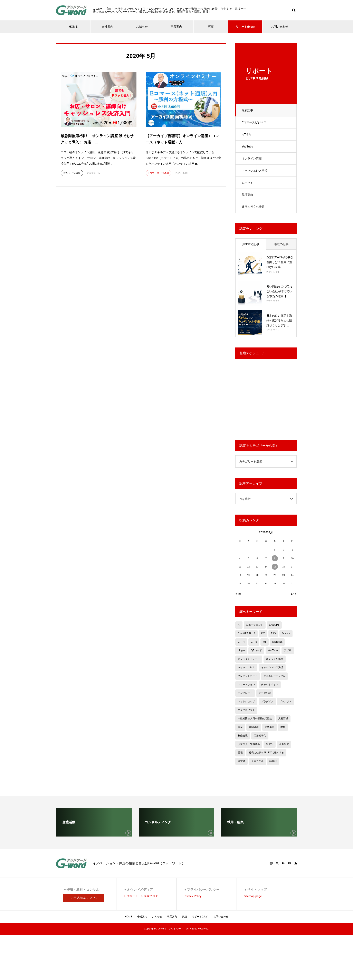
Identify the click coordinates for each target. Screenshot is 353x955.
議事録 (273, 761)
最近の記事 (281, 244)
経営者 (241, 761)
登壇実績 (247, 194)
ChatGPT (274, 624)
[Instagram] (271, 863)
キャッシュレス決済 (254, 170)
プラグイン (267, 701)
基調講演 (254, 727)
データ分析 (265, 692)
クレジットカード (247, 676)
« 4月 (238, 593)
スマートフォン (246, 684)
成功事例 (269, 727)
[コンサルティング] (176, 835)
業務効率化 (260, 735)
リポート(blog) (245, 26)
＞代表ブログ (149, 896)
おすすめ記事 (250, 244)
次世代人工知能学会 (249, 744)
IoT (264, 641)
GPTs (254, 641)
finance (286, 633)
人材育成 (283, 718)
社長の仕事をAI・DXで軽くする (266, 752)
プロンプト (285, 701)
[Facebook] (283, 863)
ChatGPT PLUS (246, 633)
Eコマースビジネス (254, 122)
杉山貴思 (243, 735)
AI (239, 624)
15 (275, 566)
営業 (240, 727)
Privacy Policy (192, 896)
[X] (277, 863)
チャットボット (269, 684)
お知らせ (142, 26)
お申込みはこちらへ (84, 897)
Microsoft (277, 641)
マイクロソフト (246, 710)
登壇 (240, 752)
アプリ (287, 650)
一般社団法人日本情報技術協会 (255, 718)
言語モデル (257, 761)
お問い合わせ (279, 26)
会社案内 (107, 26)
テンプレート (245, 692)
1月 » (294, 593)
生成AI (269, 744)
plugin (241, 650)
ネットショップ (246, 701)
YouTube (247, 146)
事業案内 (176, 26)
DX (263, 633)
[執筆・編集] (259, 835)
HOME (73, 26)
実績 (211, 26)
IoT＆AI (246, 134)
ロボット (247, 182)
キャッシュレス (246, 667)
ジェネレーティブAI (274, 676)
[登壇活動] (94, 835)
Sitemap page (253, 896)
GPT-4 (241, 641)
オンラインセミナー (249, 659)
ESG (273, 633)
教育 (282, 727)
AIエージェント (254, 624)
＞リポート (131, 896)
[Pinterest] (289, 863)
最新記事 (247, 110)
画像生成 (284, 744)
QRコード (256, 650)
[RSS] (295, 863)
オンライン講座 (252, 158)
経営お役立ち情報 (253, 206)
